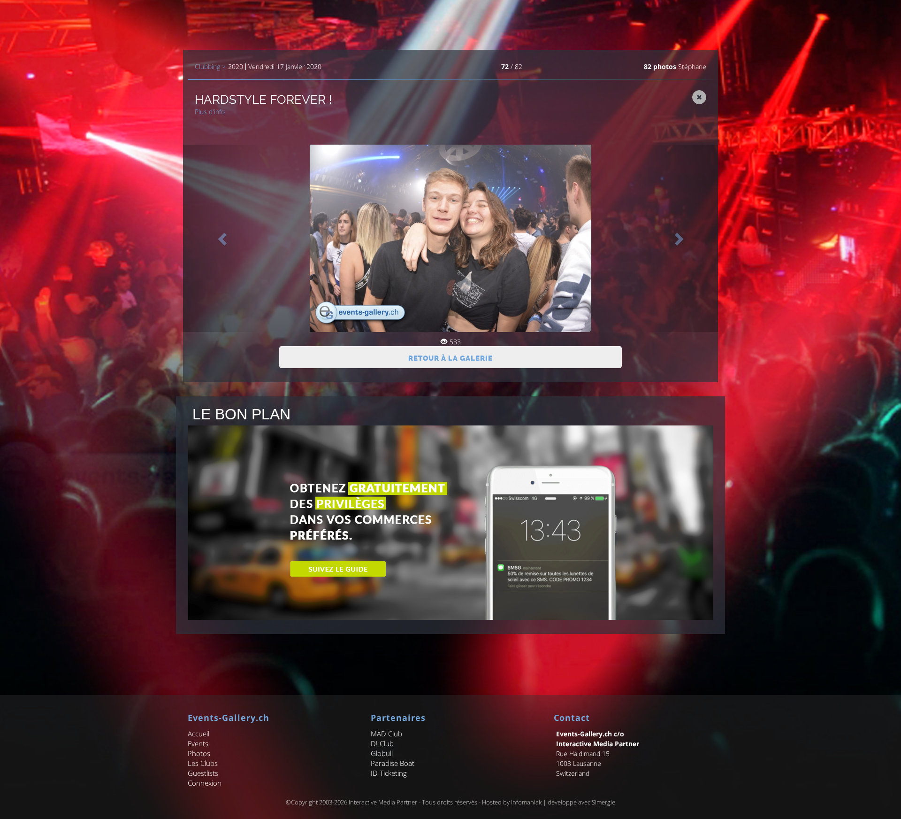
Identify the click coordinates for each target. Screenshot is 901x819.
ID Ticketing (389, 773)
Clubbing (207, 66)
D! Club (382, 743)
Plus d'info (210, 111)
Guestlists (203, 773)
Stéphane (692, 66)
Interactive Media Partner (383, 802)
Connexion (204, 783)
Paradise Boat (392, 763)
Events (198, 743)
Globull (382, 753)
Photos (199, 753)
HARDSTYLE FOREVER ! (263, 100)
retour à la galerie (450, 358)
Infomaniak (526, 802)
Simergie (603, 802)
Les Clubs (203, 763)
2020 (235, 66)
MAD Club (386, 733)
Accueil (198, 733)
